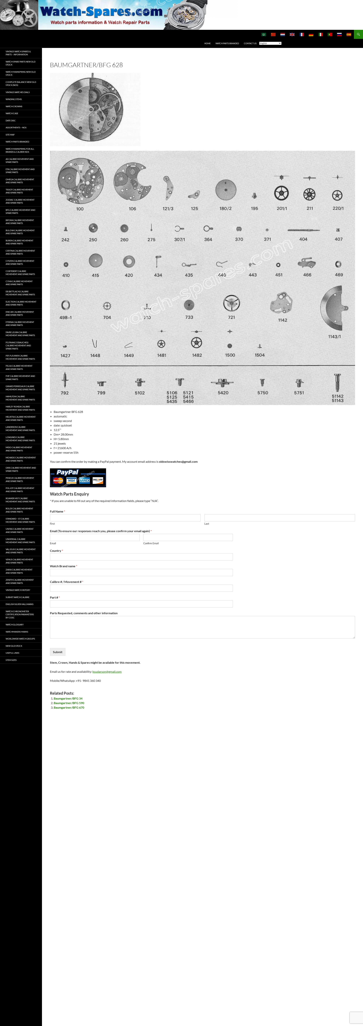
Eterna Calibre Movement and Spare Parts (20, 323)
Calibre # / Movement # (66, 581)
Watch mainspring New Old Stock (21, 73)
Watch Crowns (14, 106)
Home (207, 43)
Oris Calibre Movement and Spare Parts (21, 469)
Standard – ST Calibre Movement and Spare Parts (20, 520)
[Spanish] (349, 34)
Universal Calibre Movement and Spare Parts (20, 540)
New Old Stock (14, 646)
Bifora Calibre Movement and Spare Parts (20, 222)
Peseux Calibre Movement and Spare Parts (20, 479)
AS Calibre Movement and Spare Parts (20, 160)
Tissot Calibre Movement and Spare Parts (19, 191)
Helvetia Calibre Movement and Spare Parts (21, 418)
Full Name (57, 511)
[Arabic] (264, 34)
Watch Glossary (15, 624)
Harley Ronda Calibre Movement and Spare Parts (20, 408)
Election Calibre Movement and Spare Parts (21, 303)
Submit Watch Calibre (17, 597)
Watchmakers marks (17, 631)
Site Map (10, 134)
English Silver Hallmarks (19, 604)
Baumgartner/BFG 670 (69, 707)
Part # (55, 597)
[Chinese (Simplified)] (273, 34)
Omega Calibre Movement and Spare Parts (20, 181)
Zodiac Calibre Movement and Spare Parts (20, 201)
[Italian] (320, 34)
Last (206, 523)
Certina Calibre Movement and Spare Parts (20, 252)
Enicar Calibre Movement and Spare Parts (20, 313)
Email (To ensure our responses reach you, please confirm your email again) (101, 531)
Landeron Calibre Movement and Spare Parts (20, 428)
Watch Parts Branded (227, 43)
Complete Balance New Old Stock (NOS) (21, 83)
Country (56, 550)
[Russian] (339, 34)
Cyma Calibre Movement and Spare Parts (19, 283)
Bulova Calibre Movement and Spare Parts (20, 232)
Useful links (12, 653)
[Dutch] (283, 34)
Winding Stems (14, 99)
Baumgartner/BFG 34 (68, 698)
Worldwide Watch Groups (20, 638)
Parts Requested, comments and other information (84, 613)
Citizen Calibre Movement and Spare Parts (20, 262)
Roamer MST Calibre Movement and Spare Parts (20, 500)
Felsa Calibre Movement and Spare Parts (19, 367)
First (52, 523)
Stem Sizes (11, 660)
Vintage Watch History (18, 590)
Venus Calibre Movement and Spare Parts (19, 561)
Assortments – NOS (16, 127)
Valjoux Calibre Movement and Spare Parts (21, 551)
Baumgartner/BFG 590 (69, 703)
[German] (311, 34)
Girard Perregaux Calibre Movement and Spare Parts (20, 388)
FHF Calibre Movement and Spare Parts (20, 377)
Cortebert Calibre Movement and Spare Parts (20, 273)
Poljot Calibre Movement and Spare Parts (20, 490)
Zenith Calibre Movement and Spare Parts (20, 581)
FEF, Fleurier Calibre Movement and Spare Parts (20, 357)
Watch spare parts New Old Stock (20, 63)
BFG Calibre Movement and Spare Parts (20, 211)
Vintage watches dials (18, 92)
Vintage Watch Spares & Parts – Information (18, 53)
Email (53, 543)
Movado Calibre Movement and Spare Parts (21, 459)
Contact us (250, 43)
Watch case (12, 113)
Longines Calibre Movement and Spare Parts (20, 439)
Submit (57, 652)
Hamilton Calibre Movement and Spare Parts (20, 398)
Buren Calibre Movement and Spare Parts (19, 242)
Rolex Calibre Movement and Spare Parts (19, 510)
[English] (292, 34)
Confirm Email (151, 543)
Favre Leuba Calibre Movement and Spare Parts (20, 334)
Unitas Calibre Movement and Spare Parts (19, 530)
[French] (301, 34)
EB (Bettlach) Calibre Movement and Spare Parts (20, 293)
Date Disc (11, 120)
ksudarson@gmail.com (107, 671)
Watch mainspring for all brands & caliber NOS (20, 150)
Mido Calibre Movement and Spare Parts (19, 449)
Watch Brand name (63, 566)
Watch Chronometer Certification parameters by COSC (20, 614)
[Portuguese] (330, 34)
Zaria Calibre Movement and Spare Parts (19, 571)
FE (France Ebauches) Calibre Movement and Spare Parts (18, 345)
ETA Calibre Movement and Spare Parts (20, 171)
